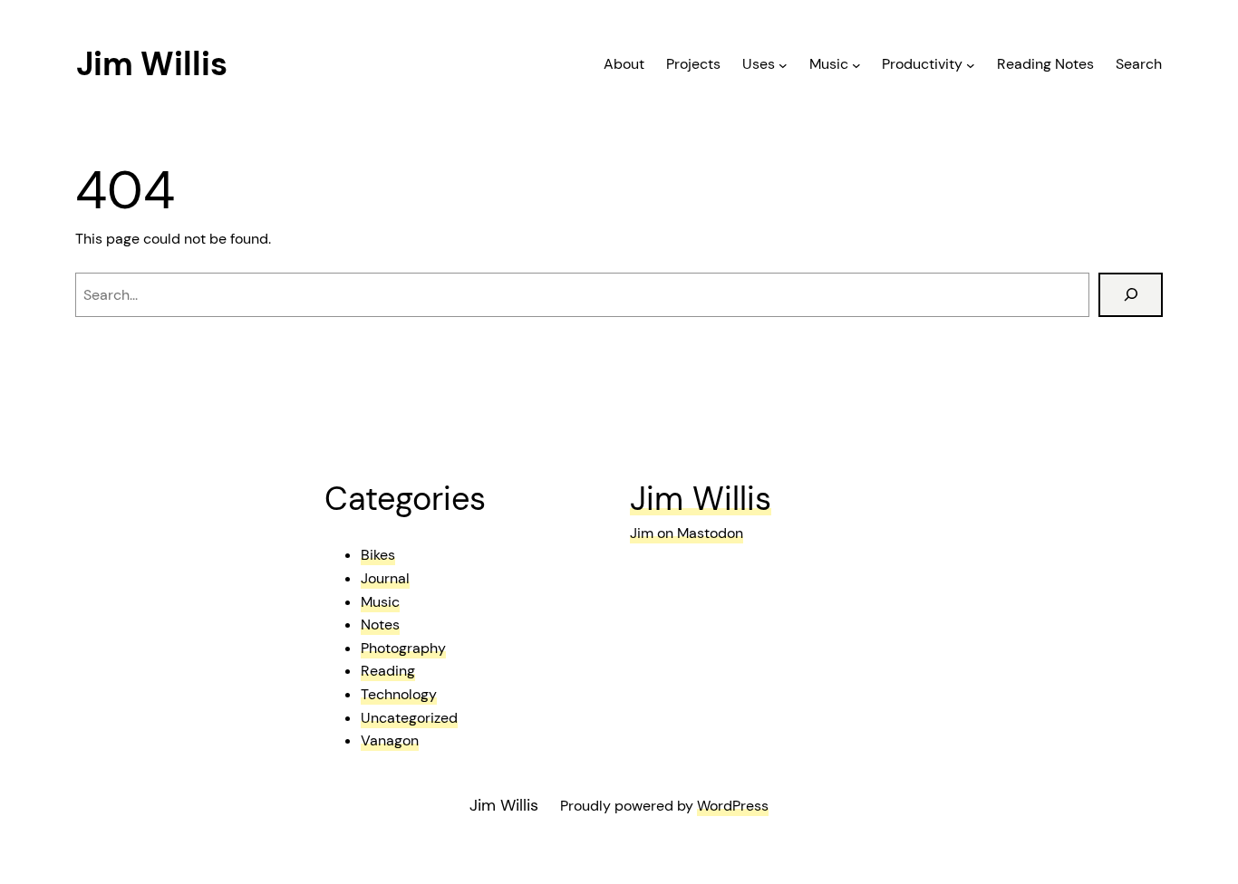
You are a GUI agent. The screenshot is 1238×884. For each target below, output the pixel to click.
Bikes (378, 554)
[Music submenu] (856, 64)
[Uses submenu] (783, 64)
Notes (380, 624)
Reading (388, 670)
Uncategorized (409, 717)
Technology (399, 694)
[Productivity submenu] (970, 64)
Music (380, 601)
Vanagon (390, 740)
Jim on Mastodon (686, 533)
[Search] (1130, 295)
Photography (403, 648)
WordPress (733, 805)
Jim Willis (151, 64)
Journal (385, 578)
